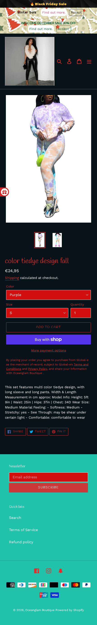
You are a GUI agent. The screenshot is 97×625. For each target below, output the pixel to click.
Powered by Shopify (69, 610)
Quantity (77, 304)
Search (15, 518)
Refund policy (21, 542)
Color (10, 286)
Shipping (12, 278)
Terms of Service (23, 530)
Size (9, 304)
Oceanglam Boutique (40, 610)
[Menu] (89, 61)
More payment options (48, 350)
